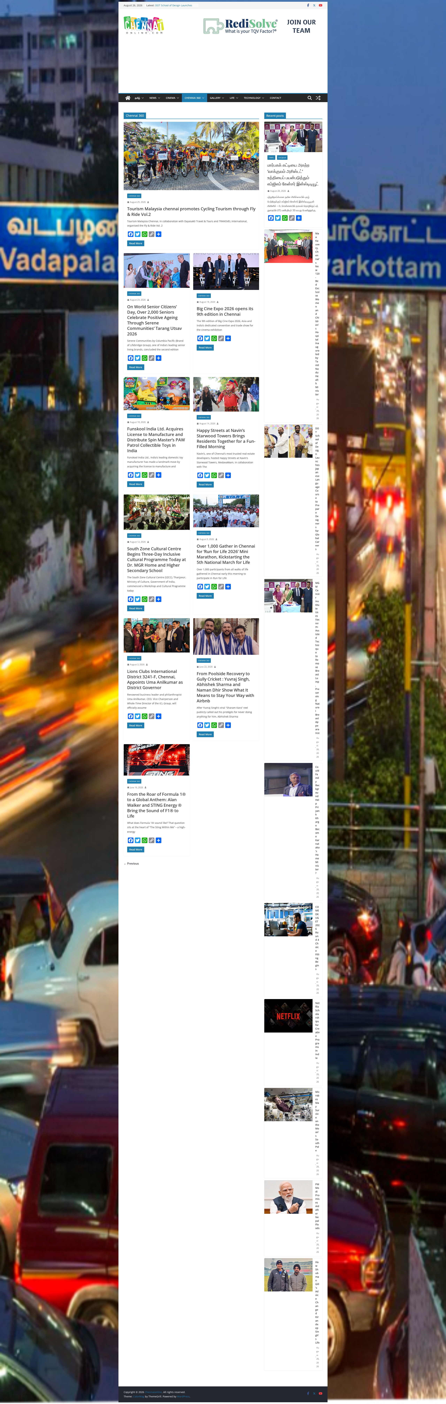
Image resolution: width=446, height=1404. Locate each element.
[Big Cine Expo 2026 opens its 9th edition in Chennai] (226, 271)
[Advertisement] (223, 67)
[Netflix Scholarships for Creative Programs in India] (288, 1042)
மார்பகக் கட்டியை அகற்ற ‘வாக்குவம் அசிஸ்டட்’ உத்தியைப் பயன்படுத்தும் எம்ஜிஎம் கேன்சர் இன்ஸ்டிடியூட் (293, 174)
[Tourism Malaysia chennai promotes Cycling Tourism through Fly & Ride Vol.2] (191, 156)
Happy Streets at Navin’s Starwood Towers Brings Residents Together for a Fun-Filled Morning (226, 438)
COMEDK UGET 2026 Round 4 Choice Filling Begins (317, 938)
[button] (142, 97)
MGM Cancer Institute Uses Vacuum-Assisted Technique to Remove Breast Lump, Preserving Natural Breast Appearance (317, 658)
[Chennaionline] (128, 98)
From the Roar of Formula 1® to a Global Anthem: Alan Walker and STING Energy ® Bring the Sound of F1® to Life (156, 805)
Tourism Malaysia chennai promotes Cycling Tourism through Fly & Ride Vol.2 (191, 211)
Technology (252, 97)
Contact (275, 97)
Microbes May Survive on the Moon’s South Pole (317, 1121)
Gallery (215, 97)
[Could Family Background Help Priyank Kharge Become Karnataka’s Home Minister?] (288, 832)
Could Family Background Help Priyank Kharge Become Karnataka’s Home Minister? (317, 820)
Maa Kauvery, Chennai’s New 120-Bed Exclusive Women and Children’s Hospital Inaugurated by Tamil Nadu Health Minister (317, 314)
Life (232, 97)
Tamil (271, 157)
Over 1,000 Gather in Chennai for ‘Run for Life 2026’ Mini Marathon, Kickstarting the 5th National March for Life (226, 554)
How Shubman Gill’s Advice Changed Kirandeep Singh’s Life (317, 1302)
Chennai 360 (193, 97)
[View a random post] (318, 98)
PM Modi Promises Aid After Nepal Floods (317, 1206)
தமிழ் (137, 97)
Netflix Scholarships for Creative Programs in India (317, 1030)
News (152, 97)
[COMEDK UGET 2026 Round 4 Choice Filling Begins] (288, 950)
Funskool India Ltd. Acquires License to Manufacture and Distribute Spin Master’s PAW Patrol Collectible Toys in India (156, 439)
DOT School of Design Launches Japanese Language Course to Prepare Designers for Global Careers (317, 489)
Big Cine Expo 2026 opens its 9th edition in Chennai (225, 311)
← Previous (131, 863)
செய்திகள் (282, 157)
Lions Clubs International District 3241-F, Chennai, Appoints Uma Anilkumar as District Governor (155, 679)
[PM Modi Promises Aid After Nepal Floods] (288, 1218)
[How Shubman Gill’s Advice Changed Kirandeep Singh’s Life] (288, 1314)
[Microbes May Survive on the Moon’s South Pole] (288, 1133)
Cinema (170, 97)
